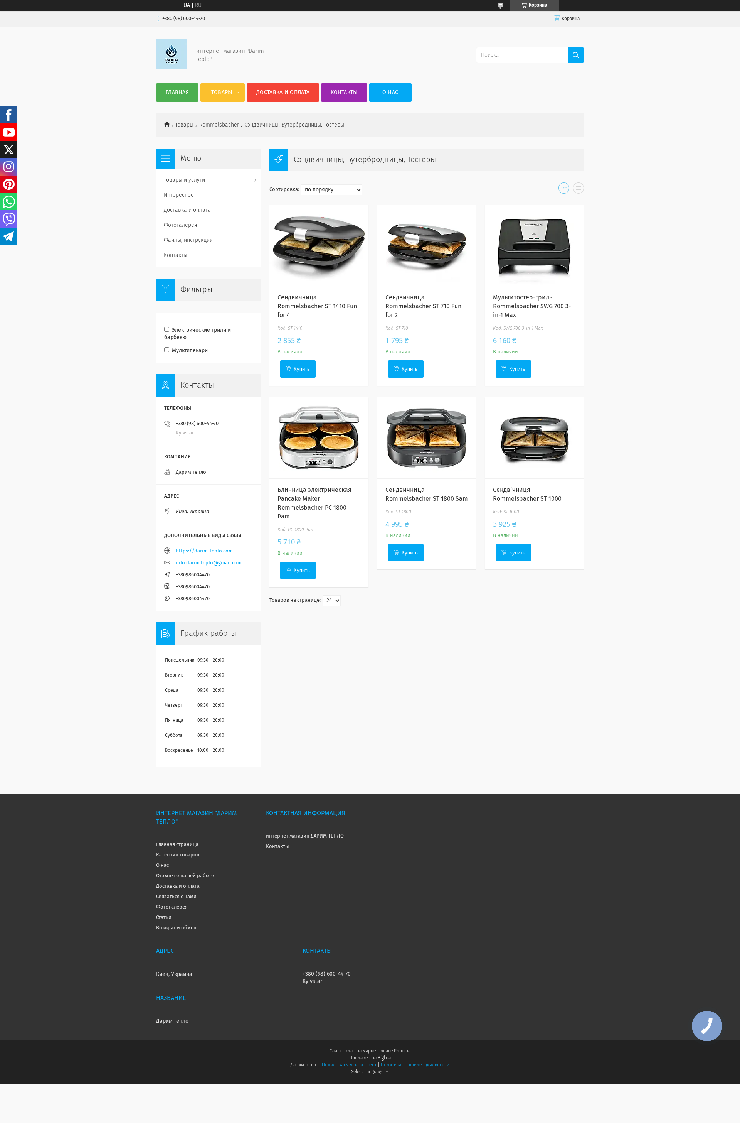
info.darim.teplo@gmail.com (209, 563)
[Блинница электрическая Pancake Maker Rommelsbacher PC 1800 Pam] (318, 437)
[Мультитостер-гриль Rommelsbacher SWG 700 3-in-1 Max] (534, 245)
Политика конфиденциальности (415, 1065)
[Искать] (576, 55)
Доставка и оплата (282, 92)
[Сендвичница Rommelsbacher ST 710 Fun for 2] (426, 245)
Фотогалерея (180, 225)
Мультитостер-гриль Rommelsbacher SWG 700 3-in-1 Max (532, 306)
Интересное (179, 195)
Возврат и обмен (176, 927)
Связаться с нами (176, 896)
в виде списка (578, 190)
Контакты (344, 92)
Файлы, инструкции (188, 240)
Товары (221, 92)
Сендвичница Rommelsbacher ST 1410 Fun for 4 (317, 306)
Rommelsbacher (219, 125)
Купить (302, 369)
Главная (177, 92)
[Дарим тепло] (171, 68)
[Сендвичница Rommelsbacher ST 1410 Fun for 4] (318, 245)
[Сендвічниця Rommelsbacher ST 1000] (534, 437)
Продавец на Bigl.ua (370, 1058)
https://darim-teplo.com (204, 551)
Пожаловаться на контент (349, 1065)
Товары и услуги (184, 180)
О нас (390, 92)
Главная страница (177, 844)
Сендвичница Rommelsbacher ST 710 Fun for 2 (423, 306)
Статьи (164, 917)
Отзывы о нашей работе (185, 875)
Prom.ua (402, 1051)
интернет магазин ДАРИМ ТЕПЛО (305, 836)
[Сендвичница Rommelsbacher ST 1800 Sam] (426, 437)
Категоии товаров (177, 855)
